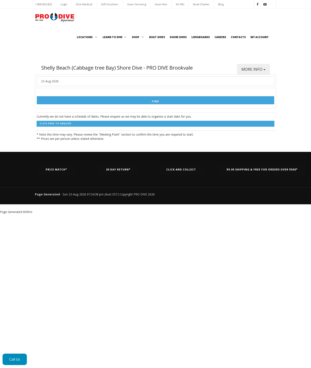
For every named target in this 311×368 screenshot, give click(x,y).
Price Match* (56, 169)
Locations (85, 37)
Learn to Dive (112, 37)
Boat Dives (157, 37)
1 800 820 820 (43, 4)
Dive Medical (84, 4)
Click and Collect (181, 169)
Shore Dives (178, 37)
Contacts (238, 37)
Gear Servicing (136, 4)
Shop (136, 37)
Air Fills (180, 4)
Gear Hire (161, 4)
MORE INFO (252, 69)
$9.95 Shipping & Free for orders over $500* (262, 169)
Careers (220, 37)
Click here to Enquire (56, 123)
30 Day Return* (118, 169)
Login (64, 4)
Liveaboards (200, 37)
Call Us (14, 359)
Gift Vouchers (109, 4)
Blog (221, 4)
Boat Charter (201, 4)
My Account (259, 37)
